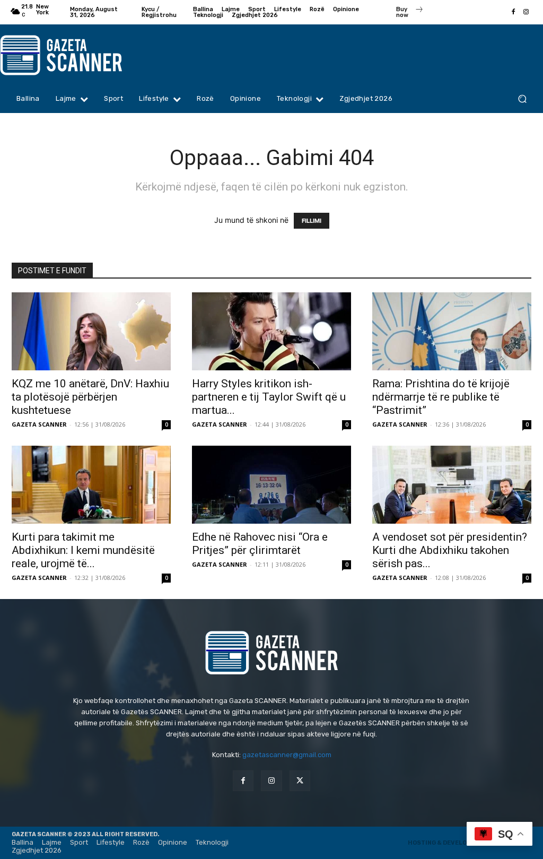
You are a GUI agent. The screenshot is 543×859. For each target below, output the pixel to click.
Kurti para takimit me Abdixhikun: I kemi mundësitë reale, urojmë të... (83, 550)
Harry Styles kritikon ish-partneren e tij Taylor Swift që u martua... (269, 397)
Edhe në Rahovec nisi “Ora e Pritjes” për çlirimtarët (260, 544)
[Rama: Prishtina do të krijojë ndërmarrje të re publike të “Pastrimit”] (451, 331)
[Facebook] (513, 12)
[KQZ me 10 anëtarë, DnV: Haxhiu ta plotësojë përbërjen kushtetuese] (91, 331)
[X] (300, 780)
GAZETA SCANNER (39, 424)
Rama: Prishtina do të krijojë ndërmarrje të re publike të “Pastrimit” (441, 397)
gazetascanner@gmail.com (286, 755)
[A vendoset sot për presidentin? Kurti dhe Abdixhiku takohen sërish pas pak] (451, 485)
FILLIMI (311, 220)
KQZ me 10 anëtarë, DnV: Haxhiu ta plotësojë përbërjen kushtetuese (90, 397)
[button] (522, 98)
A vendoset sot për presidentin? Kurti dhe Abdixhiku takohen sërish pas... (449, 550)
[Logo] (68, 55)
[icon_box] (410, 13)
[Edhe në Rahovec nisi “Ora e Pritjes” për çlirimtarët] (271, 485)
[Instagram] (526, 12)
